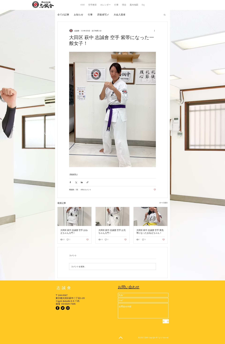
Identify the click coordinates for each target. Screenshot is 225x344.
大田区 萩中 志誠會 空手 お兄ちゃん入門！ (112, 231)
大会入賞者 (119, 14)
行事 (90, 14)
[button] (164, 15)
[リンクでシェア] (87, 182)
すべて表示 (163, 203)
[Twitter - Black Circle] (63, 308)
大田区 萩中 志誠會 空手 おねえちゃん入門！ (74, 231)
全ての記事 (63, 14)
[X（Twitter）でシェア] (76, 182)
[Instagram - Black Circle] (68, 308)
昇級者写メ (103, 14)
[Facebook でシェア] (70, 182)
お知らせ (78, 14)
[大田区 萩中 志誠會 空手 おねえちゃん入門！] (74, 216)
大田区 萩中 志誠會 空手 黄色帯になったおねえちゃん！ (150, 231)
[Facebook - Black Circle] (57, 308)
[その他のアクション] (154, 30)
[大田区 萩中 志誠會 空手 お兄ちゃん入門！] (112, 216)
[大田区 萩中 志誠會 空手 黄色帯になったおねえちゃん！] (150, 216)
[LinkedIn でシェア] (82, 182)
